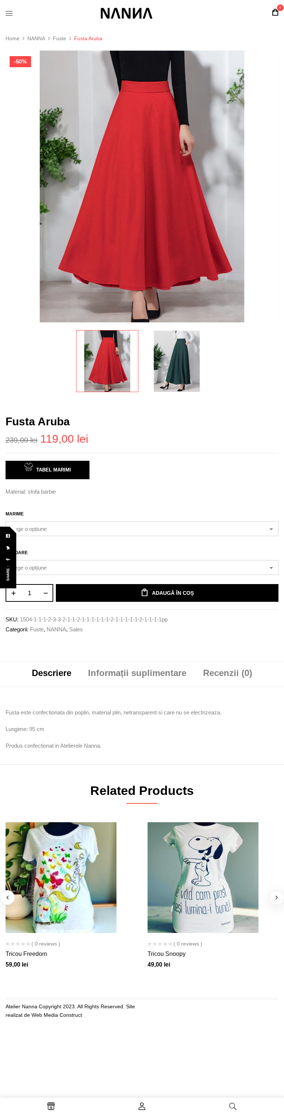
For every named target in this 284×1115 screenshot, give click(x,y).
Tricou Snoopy (167, 954)
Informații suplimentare (137, 673)
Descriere (51, 673)
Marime (15, 514)
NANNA (36, 38)
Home (13, 38)
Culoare (17, 552)
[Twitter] (8, 548)
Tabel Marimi (53, 470)
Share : (8, 573)
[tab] (51, 674)
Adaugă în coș (173, 593)
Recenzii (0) (227, 673)
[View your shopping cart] (275, 12)
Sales (76, 629)
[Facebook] (8, 559)
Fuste (59, 38)
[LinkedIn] (8, 536)
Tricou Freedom (26, 954)
